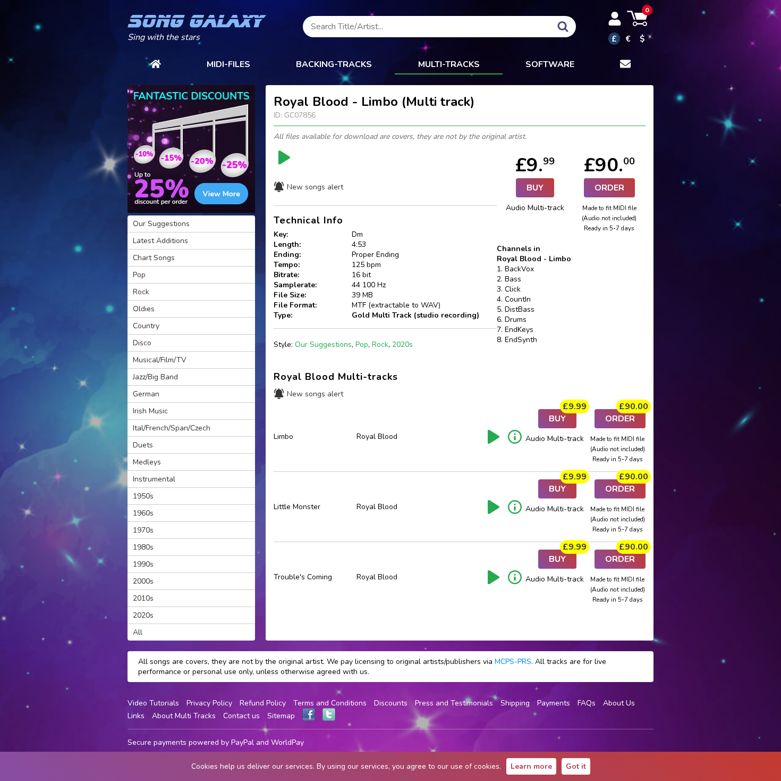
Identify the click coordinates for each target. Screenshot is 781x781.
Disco (142, 343)
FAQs (587, 703)
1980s (143, 547)
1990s (143, 564)
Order (609, 188)
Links (136, 716)
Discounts (391, 703)
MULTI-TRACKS (449, 64)
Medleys (147, 462)
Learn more (531, 766)
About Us (619, 703)
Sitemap (281, 716)
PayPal (242, 742)
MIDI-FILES (228, 64)
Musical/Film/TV (159, 360)
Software (549, 64)
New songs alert (315, 187)
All (137, 632)
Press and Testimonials (454, 703)
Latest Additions (160, 241)
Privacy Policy (209, 703)
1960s (143, 513)
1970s (143, 530)
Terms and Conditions (330, 703)
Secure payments (157, 742)
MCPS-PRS (513, 662)
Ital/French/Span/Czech (171, 428)
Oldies (144, 309)
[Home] (156, 64)
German (146, 394)
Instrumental (154, 479)
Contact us (241, 716)
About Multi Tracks (184, 716)
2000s (143, 581)
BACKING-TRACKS (334, 64)
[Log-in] (614, 18)
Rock (380, 344)
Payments (553, 703)
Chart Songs (154, 258)
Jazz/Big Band (155, 377)
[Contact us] (625, 64)
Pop (361, 344)
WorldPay (287, 742)
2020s (402, 344)
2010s (143, 598)
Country (146, 326)
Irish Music (150, 411)
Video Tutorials (153, 703)
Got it (576, 766)
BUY (535, 188)
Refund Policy (263, 703)
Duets (143, 445)
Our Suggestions (323, 344)
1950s (143, 496)
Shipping (515, 703)
